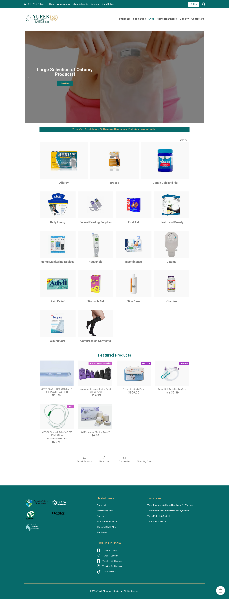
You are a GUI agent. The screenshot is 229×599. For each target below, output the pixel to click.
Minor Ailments (80, 4)
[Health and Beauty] (171, 204)
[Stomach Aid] (95, 283)
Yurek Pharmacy (105, 591)
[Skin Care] (133, 283)
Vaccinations (63, 4)
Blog (51, 4)
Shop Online (108, 4)
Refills (194, 4)
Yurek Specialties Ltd (157, 521)
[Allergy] (64, 160)
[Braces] (114, 160)
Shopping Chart (144, 461)
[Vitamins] (171, 283)
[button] (28, 76)
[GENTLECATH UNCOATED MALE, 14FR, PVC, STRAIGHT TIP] (57, 373)
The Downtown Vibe (106, 527)
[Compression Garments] (95, 323)
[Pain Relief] (57, 283)
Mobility (184, 18)
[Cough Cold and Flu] (165, 160)
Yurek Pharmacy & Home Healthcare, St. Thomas (170, 505)
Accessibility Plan (105, 510)
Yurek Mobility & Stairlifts (159, 516)
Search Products (84, 461)
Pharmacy (124, 18)
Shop (151, 18)
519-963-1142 (36, 4)
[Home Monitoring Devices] (57, 244)
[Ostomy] (171, 244)
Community (102, 505)
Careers (95, 4)
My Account (104, 461)
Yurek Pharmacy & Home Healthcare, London (168, 510)
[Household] (95, 244)
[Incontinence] (133, 244)
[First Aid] (133, 204)
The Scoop (102, 532)
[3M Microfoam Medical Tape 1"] (95, 416)
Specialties (139, 18)
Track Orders (124, 461)
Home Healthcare (167, 18)
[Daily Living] (57, 204)
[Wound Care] (57, 323)
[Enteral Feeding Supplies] (95, 204)
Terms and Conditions (107, 521)
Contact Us (197, 18)
